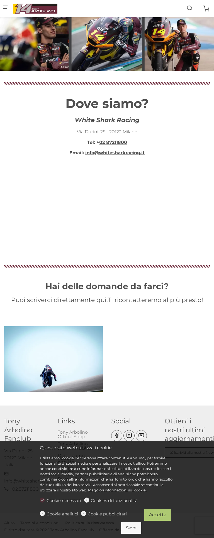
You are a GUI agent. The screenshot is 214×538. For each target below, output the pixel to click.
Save (131, 527)
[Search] (189, 8)
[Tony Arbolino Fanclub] (35, 8)
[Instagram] (129, 435)
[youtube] (141, 435)
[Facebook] (116, 435)
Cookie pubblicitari (107, 514)
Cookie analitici (62, 514)
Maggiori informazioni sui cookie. (117, 490)
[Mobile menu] (5, 8)
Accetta (157, 514)
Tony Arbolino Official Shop (73, 434)
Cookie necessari (64, 500)
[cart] (206, 8)
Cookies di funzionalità (114, 500)
